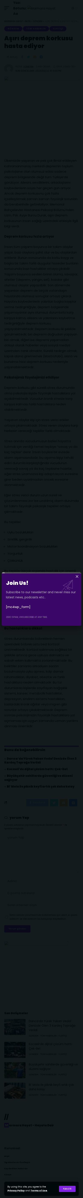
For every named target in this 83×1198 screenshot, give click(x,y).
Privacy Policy (16, 1190)
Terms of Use (38, 1190)
